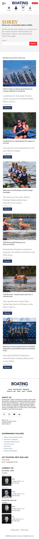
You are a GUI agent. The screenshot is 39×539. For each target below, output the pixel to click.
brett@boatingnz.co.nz (18, 508)
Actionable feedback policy (11, 441)
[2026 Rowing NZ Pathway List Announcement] (19, 227)
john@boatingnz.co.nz (18, 481)
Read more (7, 107)
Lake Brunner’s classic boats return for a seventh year (18, 295)
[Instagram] (9, 414)
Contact (4, 473)
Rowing (5, 137)
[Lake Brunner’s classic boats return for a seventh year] (19, 279)
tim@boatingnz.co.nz (18, 519)
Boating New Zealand (16, 536)
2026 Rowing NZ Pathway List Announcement (14, 243)
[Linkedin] (19, 414)
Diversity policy (8, 448)
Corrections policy (9, 444)
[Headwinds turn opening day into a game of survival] (19, 125)
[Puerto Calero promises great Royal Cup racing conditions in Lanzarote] (19, 73)
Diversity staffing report (10, 450)
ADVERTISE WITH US (9, 500)
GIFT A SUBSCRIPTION (10, 462)
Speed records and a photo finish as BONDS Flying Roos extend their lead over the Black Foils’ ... (19, 348)
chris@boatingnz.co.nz (18, 493)
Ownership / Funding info (11, 439)
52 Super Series (6, 85)
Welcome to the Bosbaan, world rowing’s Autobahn (18, 191)
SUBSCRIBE (6, 460)
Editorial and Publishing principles (13, 437)
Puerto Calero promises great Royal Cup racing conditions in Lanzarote (17, 90)
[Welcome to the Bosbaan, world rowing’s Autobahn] (19, 175)
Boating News (6, 291)
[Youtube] (14, 414)
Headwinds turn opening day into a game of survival (19, 142)
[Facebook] (4, 414)
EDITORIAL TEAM (8, 471)
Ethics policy (7, 446)
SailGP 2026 (6, 343)
